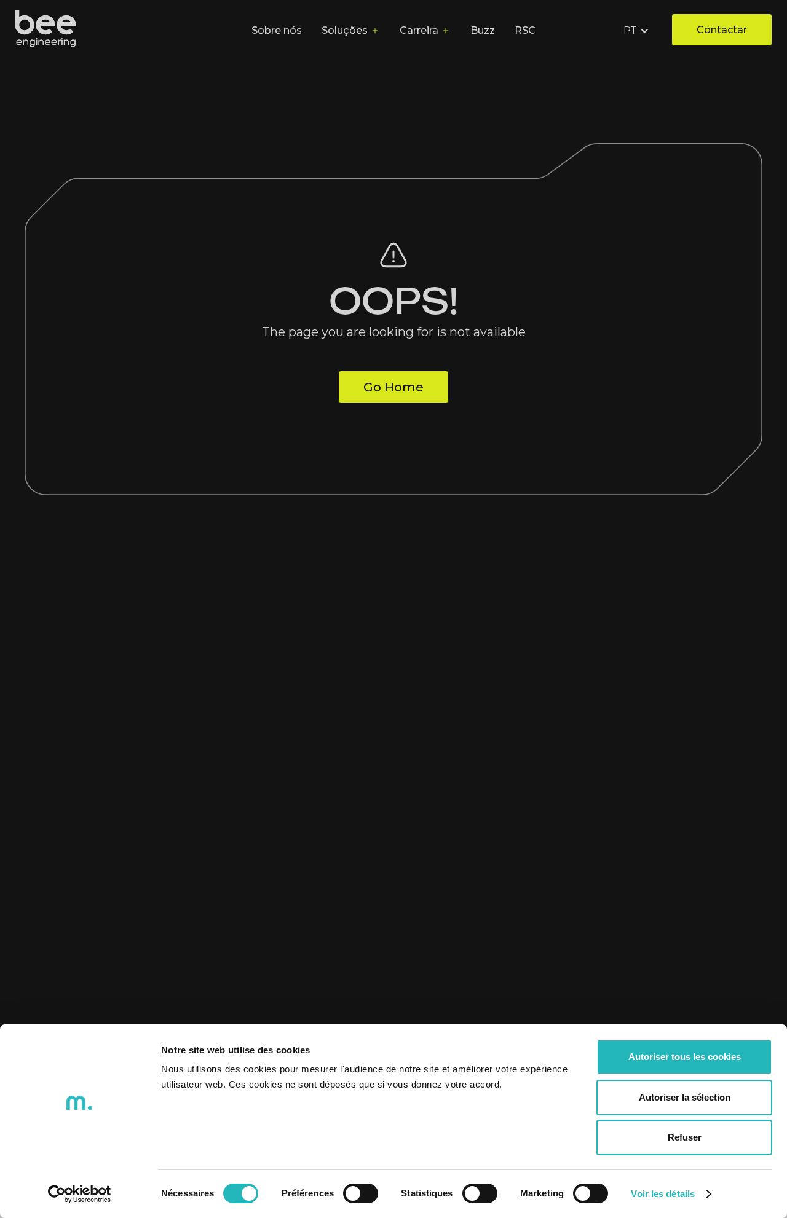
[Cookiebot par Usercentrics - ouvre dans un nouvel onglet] (79, 1194)
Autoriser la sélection (684, 1097)
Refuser (685, 1137)
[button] (638, 31)
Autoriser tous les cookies (684, 1056)
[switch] (360, 1193)
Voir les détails (663, 1194)
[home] (45, 31)
